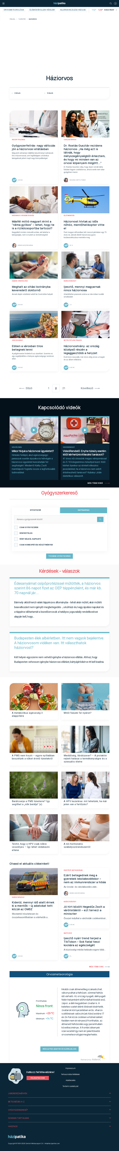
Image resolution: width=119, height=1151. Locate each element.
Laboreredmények (17, 1093)
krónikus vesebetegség (23, 215)
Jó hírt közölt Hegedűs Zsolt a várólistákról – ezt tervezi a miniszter (84, 910)
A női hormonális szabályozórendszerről (77, 845)
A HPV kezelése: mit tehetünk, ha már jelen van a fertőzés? (85, 803)
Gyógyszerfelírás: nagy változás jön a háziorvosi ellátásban (33, 147)
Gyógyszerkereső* (18, 1109)
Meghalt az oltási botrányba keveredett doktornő (31, 288)
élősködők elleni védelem (42, 10)
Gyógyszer (35, 510)
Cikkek (17, 93)
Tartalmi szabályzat (70, 1086)
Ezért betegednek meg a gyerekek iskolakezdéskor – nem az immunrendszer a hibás (85, 878)
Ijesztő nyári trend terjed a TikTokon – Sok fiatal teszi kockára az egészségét (82, 941)
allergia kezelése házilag (73, 10)
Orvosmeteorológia (14, 10)
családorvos (70, 140)
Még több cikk (96, 967)
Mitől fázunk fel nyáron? (78, 713)
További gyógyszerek (59, 556)
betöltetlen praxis (73, 340)
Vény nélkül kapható (30, 539)
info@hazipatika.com (52, 1143)
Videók (50, 93)
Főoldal (12, 19)
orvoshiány (17, 340)
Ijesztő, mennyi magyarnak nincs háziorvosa (82, 288)
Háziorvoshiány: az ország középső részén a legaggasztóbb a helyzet (81, 349)
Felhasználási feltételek (70, 1074)
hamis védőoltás (20, 281)
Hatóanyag (83, 510)
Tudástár (22, 19)
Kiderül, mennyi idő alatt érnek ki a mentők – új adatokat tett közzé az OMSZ (33, 906)
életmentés (69, 215)
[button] (59, 1093)
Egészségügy (70, 281)
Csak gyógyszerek (28, 527)
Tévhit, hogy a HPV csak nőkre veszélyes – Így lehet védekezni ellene (31, 847)
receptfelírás (18, 140)
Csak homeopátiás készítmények (36, 545)
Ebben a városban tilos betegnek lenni (27, 347)
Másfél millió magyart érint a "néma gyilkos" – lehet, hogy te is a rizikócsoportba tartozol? (33, 225)
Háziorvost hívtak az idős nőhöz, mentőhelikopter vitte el (84, 225)
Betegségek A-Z (16, 1101)
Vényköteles (25, 533)
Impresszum (70, 1068)
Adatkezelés (70, 1080)
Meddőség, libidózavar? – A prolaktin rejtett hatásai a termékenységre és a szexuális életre (85, 758)
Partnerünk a (86, 1059)
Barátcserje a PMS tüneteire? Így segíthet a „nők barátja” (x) (31, 803)
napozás (68, 933)
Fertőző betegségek (73, 870)
